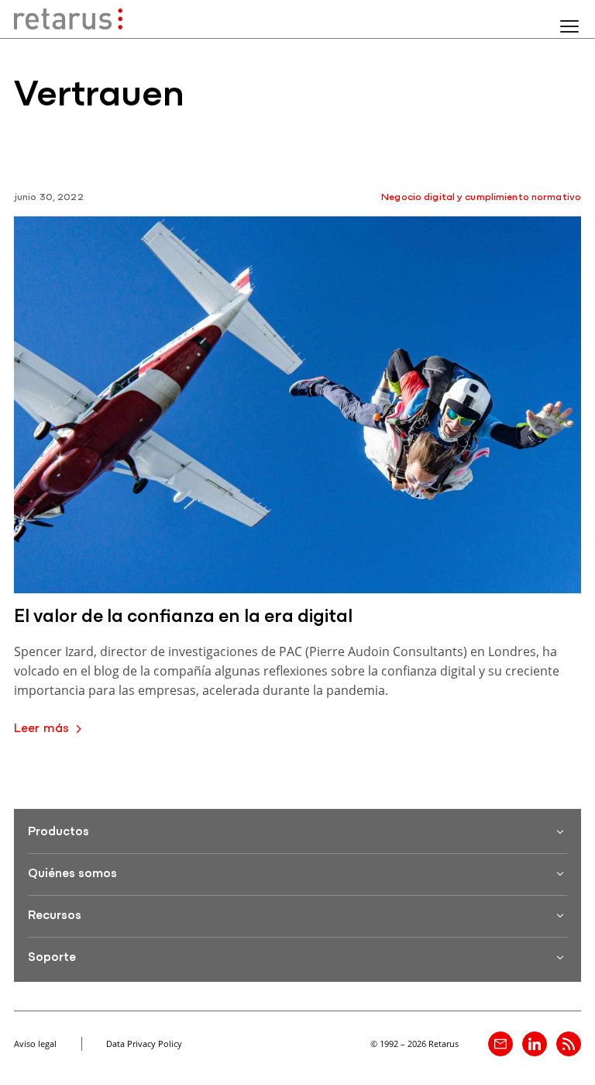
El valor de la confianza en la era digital (183, 617)
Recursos (54, 916)
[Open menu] (569, 26)
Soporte (52, 958)
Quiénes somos (72, 874)
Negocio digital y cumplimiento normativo (481, 197)
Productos (58, 832)
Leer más (41, 729)
